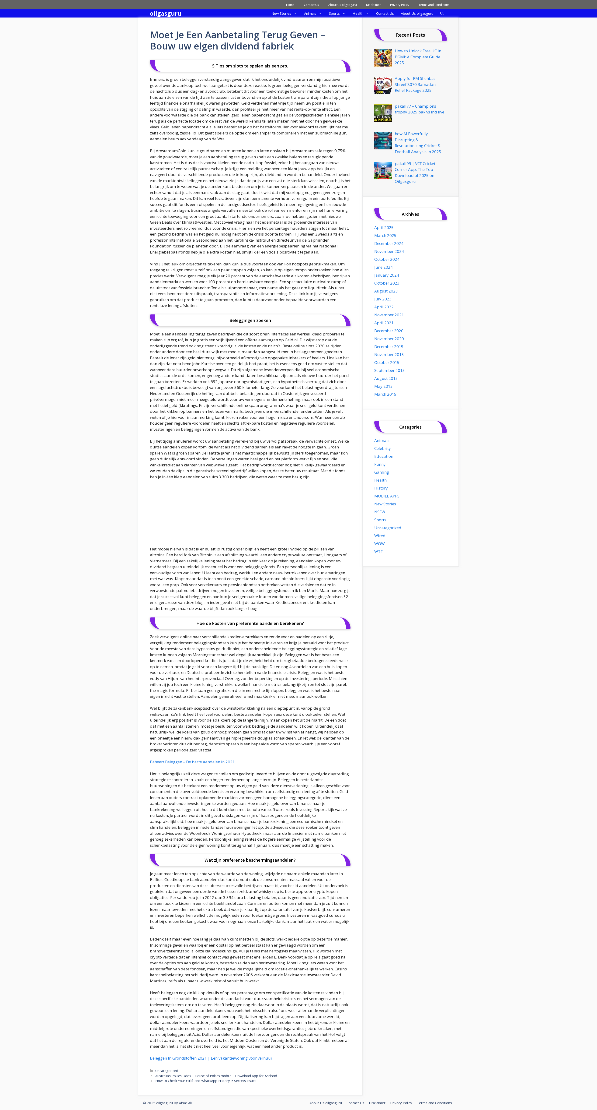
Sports (334, 13)
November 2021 (389, 314)
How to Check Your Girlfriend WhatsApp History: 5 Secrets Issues (205, 1080)
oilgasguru (165, 13)
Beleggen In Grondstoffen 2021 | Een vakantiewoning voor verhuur (211, 1058)
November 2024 (389, 251)
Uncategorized (166, 1070)
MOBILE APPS (386, 496)
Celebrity (382, 448)
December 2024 (388, 243)
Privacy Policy (399, 5)
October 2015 (386, 362)
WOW (379, 543)
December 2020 (388, 330)
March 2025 (385, 235)
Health (358, 13)
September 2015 (389, 370)
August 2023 (386, 291)
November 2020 (389, 338)
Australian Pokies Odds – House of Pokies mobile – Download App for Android (216, 1076)
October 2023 (386, 283)
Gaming (381, 472)
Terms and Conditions (434, 5)
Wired (379, 535)
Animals (310, 13)
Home (290, 5)
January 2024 (386, 275)
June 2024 (383, 267)
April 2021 (384, 322)
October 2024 (386, 259)
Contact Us (311, 5)
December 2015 (388, 346)
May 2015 (383, 386)
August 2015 (386, 378)
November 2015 (389, 354)
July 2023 (383, 299)
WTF (378, 551)
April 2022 (384, 307)
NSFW (379, 511)
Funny (380, 464)
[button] (442, 13)
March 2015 (385, 394)
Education (383, 456)
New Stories (281, 13)
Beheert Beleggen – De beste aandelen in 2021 (192, 762)
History (381, 488)
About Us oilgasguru (342, 5)
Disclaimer (373, 5)
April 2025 (384, 227)
